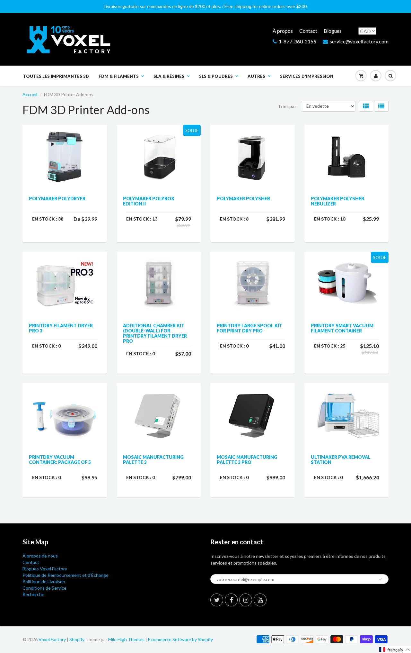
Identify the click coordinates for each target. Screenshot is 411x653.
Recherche (33, 594)
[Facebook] (231, 600)
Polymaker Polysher (243, 198)
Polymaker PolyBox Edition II (148, 201)
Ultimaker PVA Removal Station (341, 459)
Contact (308, 31)
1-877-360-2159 (297, 41)
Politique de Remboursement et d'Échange (65, 575)
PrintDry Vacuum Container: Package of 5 (60, 459)
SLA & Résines (168, 76)
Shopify (76, 639)
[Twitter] (216, 600)
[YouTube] (260, 600)
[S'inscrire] (380, 579)
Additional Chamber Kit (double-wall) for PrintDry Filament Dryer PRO (155, 333)
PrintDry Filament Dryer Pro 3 (61, 328)
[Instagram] (245, 600)
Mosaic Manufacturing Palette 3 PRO (247, 459)
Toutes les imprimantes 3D (56, 76)
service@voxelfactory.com (359, 41)
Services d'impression (306, 76)
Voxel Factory (52, 639)
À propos (283, 31)
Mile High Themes (126, 639)
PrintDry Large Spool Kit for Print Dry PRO (249, 328)
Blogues (333, 31)
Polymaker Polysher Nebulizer (337, 201)
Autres (256, 76)
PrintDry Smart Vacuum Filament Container (342, 328)
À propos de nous (40, 555)
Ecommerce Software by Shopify (180, 639)
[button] (395, 649)
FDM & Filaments (119, 76)
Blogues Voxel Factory (44, 568)
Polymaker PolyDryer (57, 198)
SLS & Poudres (216, 76)
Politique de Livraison (43, 581)
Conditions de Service (44, 588)
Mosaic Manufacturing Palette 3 (153, 459)
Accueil (29, 94)
